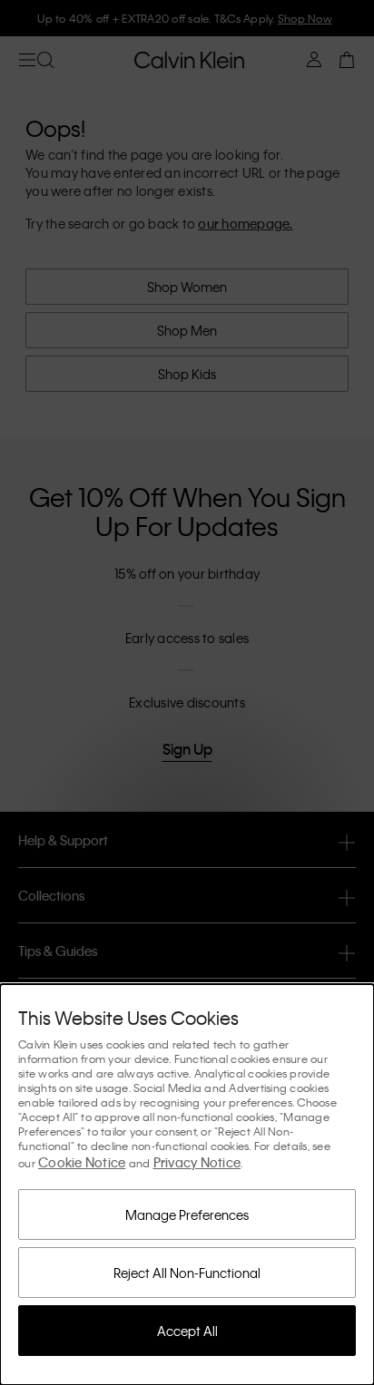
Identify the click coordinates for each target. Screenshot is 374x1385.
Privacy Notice (197, 1162)
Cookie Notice (81, 1162)
